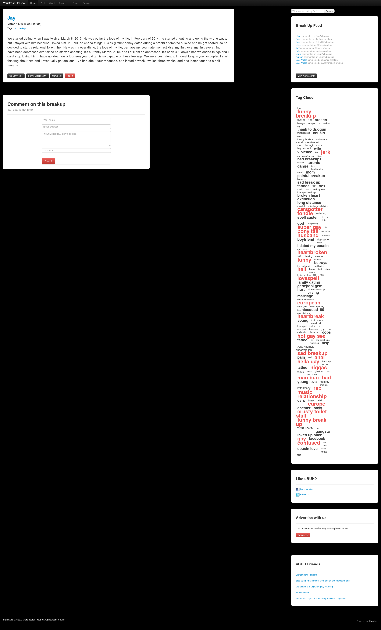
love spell (301, 326)
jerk (325, 151)
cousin (319, 132)
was (325, 445)
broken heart (308, 195)
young (302, 320)
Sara (314, 38)
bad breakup (20, 28)
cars (301, 400)
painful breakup (311, 175)
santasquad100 (310, 309)
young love (307, 381)
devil (309, 371)
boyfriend (305, 239)
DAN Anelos (317, 59)
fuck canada (317, 320)
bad (326, 377)
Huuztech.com (302, 592)
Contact (86, 2)
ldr (311, 339)
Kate (313, 50)
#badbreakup (303, 132)
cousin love (307, 448)
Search (329, 11)
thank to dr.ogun (311, 129)
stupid (301, 371)
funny (304, 259)
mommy (324, 381)
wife (317, 148)
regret (300, 171)
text (314, 185)
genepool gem (309, 285)
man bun (308, 377)
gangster (325, 230)
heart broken (319, 266)
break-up (313, 329)
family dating (308, 282)
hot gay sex (311, 335)
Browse (63, 2)
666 (322, 274)
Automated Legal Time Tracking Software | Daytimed (321, 598)
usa (328, 371)
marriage (305, 295)
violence (304, 151)
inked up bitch (309, 434)
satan (312, 271)
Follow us (304, 494)
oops (326, 332)
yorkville (319, 371)
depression (323, 239)
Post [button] (42, 2)
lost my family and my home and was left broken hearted (312, 141)
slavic (300, 189)
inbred (314, 166)
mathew (315, 56)
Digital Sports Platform (306, 574)
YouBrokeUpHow (14, 3)
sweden (319, 256)
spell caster (307, 217)
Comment (56, 75)
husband (308, 235)
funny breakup (306, 113)
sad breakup (312, 353)
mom (310, 172)
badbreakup (324, 269)
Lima (313, 36)
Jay (11, 17)
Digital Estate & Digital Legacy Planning (314, 586)
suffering (321, 213)
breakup (324, 384)
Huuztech (373, 621)
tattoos (303, 185)
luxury (312, 269)
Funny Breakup (37, 75)
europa (311, 123)
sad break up (308, 182)
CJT (313, 47)
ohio (299, 136)
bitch (323, 220)
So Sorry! (16, 75)
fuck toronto (315, 326)
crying (313, 292)
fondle (305, 213)
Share (75, 2)
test (299, 454)
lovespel (301, 119)
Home (33, 2)
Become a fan (306, 489)
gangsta (323, 431)
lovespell (308, 278)
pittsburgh (308, 145)
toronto (313, 162)
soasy (324, 448)
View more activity (306, 75)
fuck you (314, 342)
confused (308, 442)
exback (301, 162)
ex (316, 152)
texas (324, 451)
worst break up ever (315, 189)
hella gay (308, 361)
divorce (324, 217)
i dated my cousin (313, 245)
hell (301, 269)
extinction (306, 198)
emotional (316, 323)
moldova (326, 235)
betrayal (321, 262)
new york (301, 329)
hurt (301, 289)
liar (325, 226)
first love (305, 428)
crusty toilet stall (311, 413)
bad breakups (309, 159)
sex (322, 185)
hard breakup (317, 169)
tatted (302, 367)
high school (304, 148)
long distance (309, 202)
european (308, 302)
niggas (318, 367)
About (52, 2)
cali (310, 119)
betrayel (301, 123)
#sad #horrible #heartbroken (305, 348)
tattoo (302, 340)
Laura (314, 53)
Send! (48, 161)
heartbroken (312, 252)
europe (316, 403)
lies (324, 442)
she (299, 145)
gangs (302, 166)
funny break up (311, 421)
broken (321, 119)
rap (317, 387)
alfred (314, 44)
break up (326, 361)
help (325, 343)
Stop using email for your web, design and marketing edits (323, 580)
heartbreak (310, 316)
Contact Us (303, 534)
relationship (312, 396)
